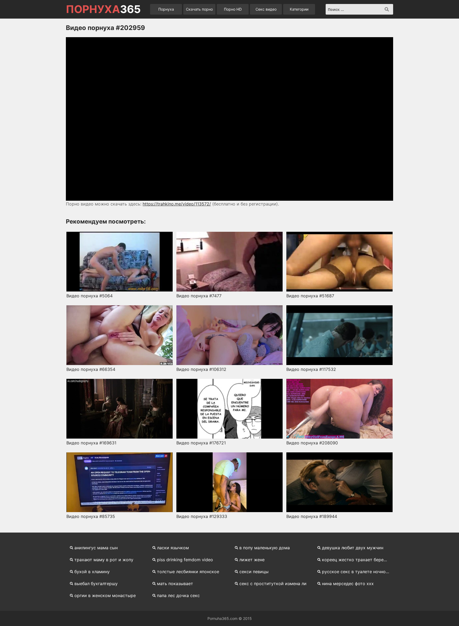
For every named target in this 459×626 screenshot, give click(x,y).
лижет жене (252, 559)
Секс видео (266, 9)
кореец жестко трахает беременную (357, 559)
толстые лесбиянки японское (188, 571)
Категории (299, 9)
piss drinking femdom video (185, 559)
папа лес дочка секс (178, 595)
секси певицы (254, 571)
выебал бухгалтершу (96, 583)
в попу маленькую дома (264, 547)
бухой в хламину (92, 571)
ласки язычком (173, 547)
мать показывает (175, 583)
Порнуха (166, 9)
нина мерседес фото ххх (348, 583)
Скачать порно (199, 9)
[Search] (386, 9)
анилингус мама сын (96, 547)
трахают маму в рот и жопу (103, 559)
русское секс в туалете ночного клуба (357, 571)
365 (103, 9)
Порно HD (233, 9)
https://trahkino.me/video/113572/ (177, 204)
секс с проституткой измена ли (273, 583)
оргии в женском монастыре (105, 595)
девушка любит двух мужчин (352, 547)
